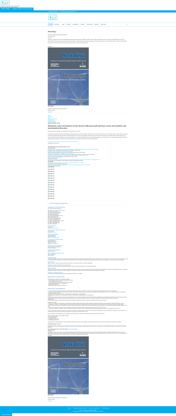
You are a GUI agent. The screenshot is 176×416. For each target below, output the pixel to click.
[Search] (127, 24)
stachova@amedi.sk (55, 228)
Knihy (63, 24)
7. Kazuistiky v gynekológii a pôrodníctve (67, 11)
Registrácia (55, 14)
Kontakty (96, 24)
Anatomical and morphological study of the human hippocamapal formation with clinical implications (68, 155)
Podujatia (57, 24)
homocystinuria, (57, 141)
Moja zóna (103, 24)
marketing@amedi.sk (55, 237)
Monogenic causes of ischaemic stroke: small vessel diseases (60, 151)
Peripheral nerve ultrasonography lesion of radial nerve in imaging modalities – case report (66, 162)
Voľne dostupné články (52, 118)
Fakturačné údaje (105, 408)
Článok (49, 115)
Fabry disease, (51, 141)
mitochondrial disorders (73, 141)
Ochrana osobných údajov (94, 408)
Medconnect (76, 24)
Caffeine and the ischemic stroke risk (55, 157)
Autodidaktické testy (52, 121)
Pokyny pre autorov (51, 120)
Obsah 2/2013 (50, 116)
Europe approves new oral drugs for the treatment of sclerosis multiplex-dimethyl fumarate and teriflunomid (69, 164)
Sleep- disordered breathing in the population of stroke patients (60, 153)
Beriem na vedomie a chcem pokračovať (22, 8)
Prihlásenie (50, 14)
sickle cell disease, (64, 141)
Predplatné (50, 111)
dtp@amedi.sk (53, 232)
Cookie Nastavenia (6, 414)
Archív (49, 117)
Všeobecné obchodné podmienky (80, 408)
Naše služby (89, 24)
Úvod (51, 24)
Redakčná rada (51, 119)
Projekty (83, 24)
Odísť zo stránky (5, 8)
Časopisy (69, 24)
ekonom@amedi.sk (54, 243)
